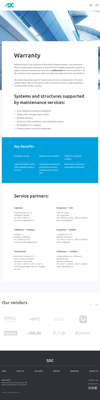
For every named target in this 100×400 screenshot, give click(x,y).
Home (4, 371)
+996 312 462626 (66, 240)
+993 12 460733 (37, 264)
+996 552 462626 (81, 218)
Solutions (39, 371)
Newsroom (74, 371)
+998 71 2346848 (66, 264)
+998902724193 (23, 240)
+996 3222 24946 (66, 218)
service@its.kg (66, 220)
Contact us (93, 371)
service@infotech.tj (26, 220)
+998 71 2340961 (81, 264)
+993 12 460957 (23, 264)
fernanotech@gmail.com (28, 242)
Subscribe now (93, 384)
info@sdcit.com (93, 380)
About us (20, 371)
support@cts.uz (67, 267)
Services (56, 371)
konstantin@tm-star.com (28, 267)
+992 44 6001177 (24, 218)
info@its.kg (65, 242)
